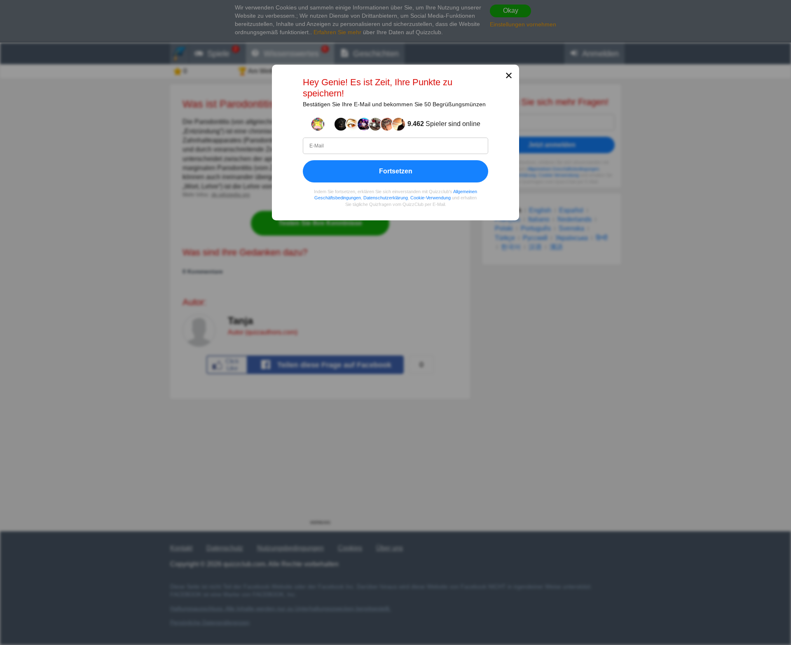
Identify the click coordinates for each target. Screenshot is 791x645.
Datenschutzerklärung (385, 197)
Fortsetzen (395, 170)
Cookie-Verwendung (430, 197)
